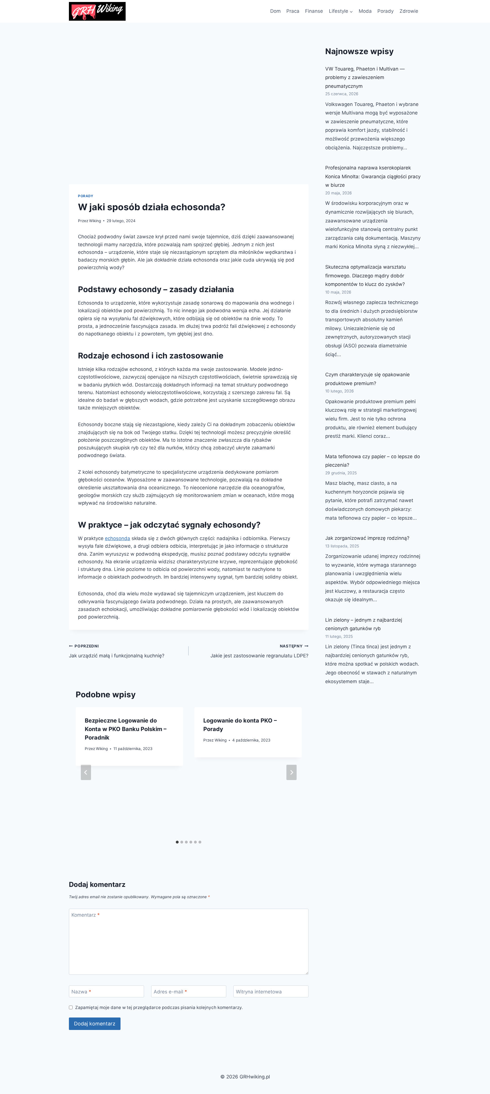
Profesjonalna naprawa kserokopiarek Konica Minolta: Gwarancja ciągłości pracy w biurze (373, 176)
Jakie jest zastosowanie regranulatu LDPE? (259, 651)
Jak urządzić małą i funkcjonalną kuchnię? (116, 651)
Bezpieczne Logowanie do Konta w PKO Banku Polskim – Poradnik (125, 729)
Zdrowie (409, 11)
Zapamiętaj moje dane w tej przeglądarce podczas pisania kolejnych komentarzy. (159, 1007)
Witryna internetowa (259, 992)
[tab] (177, 842)
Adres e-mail (170, 992)
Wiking (95, 220)
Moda (365, 11)
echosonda (117, 538)
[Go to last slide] (86, 772)
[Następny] (291, 772)
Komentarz (85, 915)
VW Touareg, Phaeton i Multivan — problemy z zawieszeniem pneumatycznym (365, 77)
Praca (292, 11)
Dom (275, 11)
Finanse (314, 11)
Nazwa (81, 992)
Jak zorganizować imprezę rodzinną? (367, 538)
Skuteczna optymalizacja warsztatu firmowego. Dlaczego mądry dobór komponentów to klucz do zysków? (365, 275)
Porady (385, 11)
